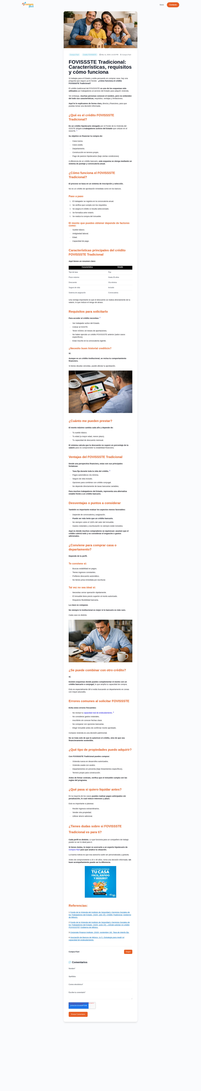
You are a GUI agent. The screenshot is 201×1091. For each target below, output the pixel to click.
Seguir (128, 952)
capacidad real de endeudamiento (98, 713)
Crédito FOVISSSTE (89, 55)
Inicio (162, 5)
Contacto (173, 5)
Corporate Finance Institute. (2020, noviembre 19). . (99, 932)
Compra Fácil (74, 55)
